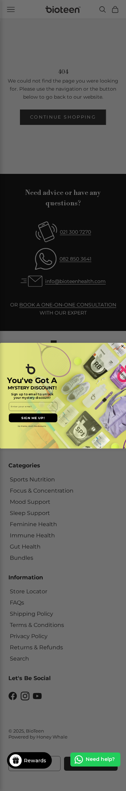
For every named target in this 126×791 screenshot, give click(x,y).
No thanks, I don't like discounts (32, 426)
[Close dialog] (122, 346)
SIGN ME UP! (33, 417)
